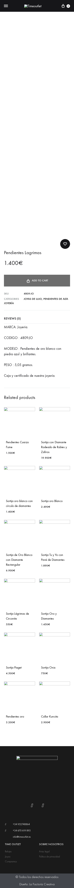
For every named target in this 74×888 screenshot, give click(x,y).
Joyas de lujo (33, 299)
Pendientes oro (15, 716)
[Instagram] (42, 806)
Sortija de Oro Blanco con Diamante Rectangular (19, 559)
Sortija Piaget (14, 667)
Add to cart (40, 280)
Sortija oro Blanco (52, 501)
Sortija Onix (48, 667)
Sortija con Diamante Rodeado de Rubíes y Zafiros (54, 447)
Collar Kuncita (49, 716)
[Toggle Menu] (6, 6)
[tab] (37, 318)
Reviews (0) (12, 318)
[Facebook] (32, 806)
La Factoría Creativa (42, 884)
